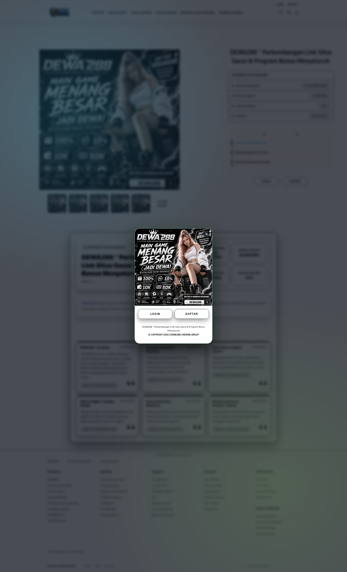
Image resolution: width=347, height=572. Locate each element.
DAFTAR (191, 314)
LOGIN (155, 314)
